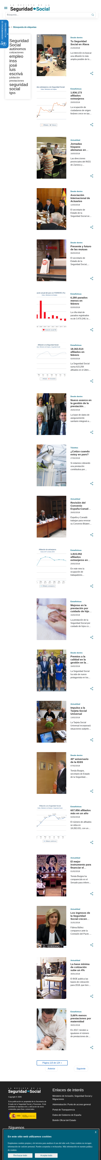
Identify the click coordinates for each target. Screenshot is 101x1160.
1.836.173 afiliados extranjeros (77, 95)
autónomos (17, 49)
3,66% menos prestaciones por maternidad (80, 1018)
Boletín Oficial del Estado (64, 1120)
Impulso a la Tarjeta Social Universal (78, 710)
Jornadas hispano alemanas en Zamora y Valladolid (78, 149)
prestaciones (16, 80)
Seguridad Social (19, 42)
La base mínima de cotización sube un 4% (80, 967)
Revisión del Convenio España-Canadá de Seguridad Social (80, 508)
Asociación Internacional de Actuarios (80, 198)
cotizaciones (16, 52)
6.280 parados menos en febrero (79, 300)
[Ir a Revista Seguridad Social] (34, 8)
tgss (12, 93)
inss (13, 60)
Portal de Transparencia (63, 1110)
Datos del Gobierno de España (66, 1115)
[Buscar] (92, 14)
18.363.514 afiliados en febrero (77, 352)
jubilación (14, 77)
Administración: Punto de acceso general (71, 1104)
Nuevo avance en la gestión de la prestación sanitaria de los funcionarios (81, 406)
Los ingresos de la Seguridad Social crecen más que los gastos (80, 918)
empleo (16, 56)
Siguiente (81, 1069)
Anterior (51, 1069)
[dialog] (51, 1145)
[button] (91, 73)
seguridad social (18, 86)
